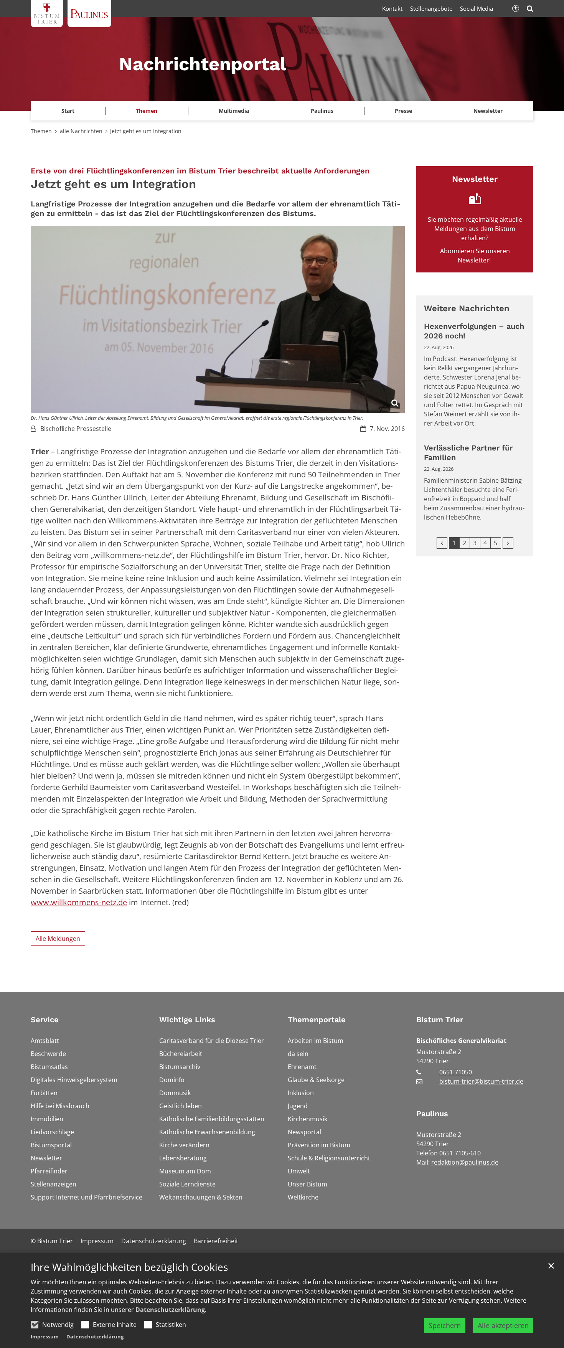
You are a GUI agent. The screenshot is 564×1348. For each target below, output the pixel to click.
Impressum (45, 1336)
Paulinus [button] (322, 110)
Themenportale (317, 1019)
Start (67, 110)
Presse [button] (403, 110)
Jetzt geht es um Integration (145, 131)
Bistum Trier (439, 1019)
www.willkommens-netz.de (79, 902)
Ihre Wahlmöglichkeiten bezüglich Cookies (129, 1267)
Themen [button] (146, 110)
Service (45, 1019)
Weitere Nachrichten (467, 308)
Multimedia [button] (234, 110)
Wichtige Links (187, 1019)
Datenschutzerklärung (170, 1309)
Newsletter (488, 110)
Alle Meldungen (58, 938)
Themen (41, 131)
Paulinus (432, 1113)
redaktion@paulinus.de (464, 1162)
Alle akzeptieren (503, 1325)
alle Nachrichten (81, 131)
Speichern (445, 1325)
